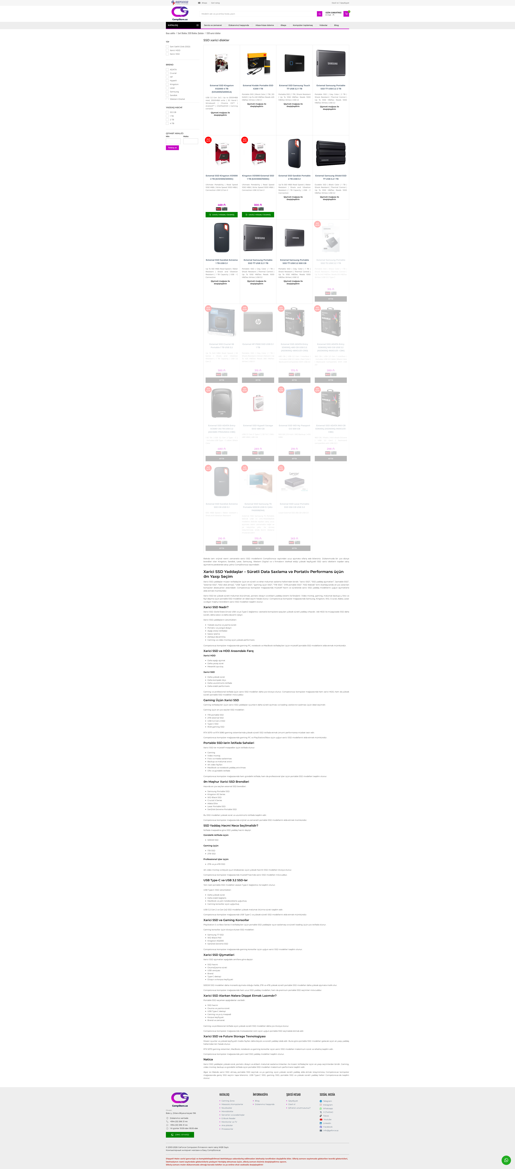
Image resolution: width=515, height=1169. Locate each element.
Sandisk (173, 95)
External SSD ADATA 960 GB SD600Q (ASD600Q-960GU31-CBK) (330, 428)
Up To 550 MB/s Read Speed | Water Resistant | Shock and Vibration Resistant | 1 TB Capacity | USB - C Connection (294, 189)
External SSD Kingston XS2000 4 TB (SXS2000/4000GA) (222, 88)
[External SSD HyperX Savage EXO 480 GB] (258, 403)
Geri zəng (215, 3)
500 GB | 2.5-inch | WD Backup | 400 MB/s (294, 435)
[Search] (319, 14)
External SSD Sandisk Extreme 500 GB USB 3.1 (222, 505)
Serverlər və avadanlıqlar (233, 1115)
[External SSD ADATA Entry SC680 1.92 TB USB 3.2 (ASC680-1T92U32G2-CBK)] (222, 403)
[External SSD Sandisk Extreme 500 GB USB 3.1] (222, 481)
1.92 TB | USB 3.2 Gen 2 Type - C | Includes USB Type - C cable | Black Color (222, 440)
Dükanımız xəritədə (179, 1118)
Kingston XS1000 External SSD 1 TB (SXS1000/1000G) (258, 177)
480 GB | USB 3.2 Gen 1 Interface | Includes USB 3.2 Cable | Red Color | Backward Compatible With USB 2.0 (294, 359)
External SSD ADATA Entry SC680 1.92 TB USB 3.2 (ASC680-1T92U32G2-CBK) (221, 428)
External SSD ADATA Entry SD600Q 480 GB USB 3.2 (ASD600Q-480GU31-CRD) (294, 347)
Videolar (323, 25)
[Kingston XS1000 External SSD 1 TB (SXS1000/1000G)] (258, 153)
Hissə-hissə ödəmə (265, 25)
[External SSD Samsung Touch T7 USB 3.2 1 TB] (294, 63)
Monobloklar (227, 1111)
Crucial (173, 73)
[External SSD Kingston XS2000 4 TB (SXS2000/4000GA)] (222, 63)
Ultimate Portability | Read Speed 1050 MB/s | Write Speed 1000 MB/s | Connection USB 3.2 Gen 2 (222, 187)
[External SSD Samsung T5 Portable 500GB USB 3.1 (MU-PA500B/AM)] (258, 481)
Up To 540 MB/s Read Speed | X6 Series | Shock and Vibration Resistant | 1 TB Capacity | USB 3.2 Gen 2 (222, 357)
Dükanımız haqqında (239, 25)
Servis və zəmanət (213, 25)
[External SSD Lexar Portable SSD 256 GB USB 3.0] (294, 481)
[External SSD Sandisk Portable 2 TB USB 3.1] (294, 153)
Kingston (174, 84)
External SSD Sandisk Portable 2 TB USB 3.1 (294, 177)
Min (168, 136)
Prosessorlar (227, 1129)
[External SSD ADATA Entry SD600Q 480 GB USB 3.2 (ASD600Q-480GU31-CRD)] (294, 322)
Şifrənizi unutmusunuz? (299, 1108)
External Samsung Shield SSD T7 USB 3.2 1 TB (330, 177)
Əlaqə (204, 3)
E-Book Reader (229, 1118)
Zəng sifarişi (182, 1134)
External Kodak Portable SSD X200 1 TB (258, 87)
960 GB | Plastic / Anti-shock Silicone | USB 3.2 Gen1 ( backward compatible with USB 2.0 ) (331, 440)
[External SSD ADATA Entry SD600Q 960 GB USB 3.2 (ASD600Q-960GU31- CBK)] (331, 322)
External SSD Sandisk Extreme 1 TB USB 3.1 (222, 261)
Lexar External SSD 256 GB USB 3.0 (293, 513)
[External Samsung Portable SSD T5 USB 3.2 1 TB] (331, 238)
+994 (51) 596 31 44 (178, 1121)
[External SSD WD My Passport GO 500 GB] (294, 403)
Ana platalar (227, 1125)
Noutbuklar (227, 1108)
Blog (336, 25)
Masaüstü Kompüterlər (232, 1104)
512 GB (173, 112)
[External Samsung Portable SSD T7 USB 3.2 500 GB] (294, 238)
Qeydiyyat (293, 1101)
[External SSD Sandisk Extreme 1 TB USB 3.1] (222, 238)
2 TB (172, 119)
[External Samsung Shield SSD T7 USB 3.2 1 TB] (331, 153)
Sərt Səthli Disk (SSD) (180, 46)
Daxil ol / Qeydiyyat (340, 3)
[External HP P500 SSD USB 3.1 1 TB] (258, 322)
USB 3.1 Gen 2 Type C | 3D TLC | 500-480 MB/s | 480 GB (258, 435)
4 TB (172, 123)
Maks (185, 136)
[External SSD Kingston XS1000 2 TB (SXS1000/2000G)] (222, 153)
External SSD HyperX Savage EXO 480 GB (258, 427)
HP (171, 77)
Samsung (174, 91)
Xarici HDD (175, 50)
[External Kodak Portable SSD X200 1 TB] (258, 63)
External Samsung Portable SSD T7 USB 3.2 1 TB (258, 261)
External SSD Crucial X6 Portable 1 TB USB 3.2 (221, 346)
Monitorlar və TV (229, 1122)
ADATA (173, 69)
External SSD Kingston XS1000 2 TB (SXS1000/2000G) (222, 177)
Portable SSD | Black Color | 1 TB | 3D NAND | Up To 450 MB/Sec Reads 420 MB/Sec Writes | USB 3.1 (258, 97)
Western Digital (177, 99)
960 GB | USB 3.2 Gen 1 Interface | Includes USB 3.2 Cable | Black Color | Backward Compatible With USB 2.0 (331, 360)
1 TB (172, 116)
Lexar (172, 88)
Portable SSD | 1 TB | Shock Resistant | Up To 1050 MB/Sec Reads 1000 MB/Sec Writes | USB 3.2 (294, 97)
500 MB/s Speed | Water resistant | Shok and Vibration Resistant (222, 514)
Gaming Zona (228, 1101)
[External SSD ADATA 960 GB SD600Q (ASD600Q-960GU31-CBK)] (331, 403)
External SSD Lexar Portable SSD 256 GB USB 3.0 (294, 505)
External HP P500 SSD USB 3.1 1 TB (258, 346)
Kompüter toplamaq (303, 25)
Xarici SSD (175, 54)
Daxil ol (291, 1104)
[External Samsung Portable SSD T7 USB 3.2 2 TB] (331, 63)
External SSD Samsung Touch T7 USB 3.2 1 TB (294, 87)
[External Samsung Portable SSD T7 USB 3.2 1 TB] (258, 238)
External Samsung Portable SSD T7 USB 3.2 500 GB (294, 261)
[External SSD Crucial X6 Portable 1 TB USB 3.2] (222, 322)
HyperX (173, 80)
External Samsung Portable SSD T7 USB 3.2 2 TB (331, 87)
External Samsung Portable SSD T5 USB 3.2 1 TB (331, 261)
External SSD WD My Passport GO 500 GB (294, 427)
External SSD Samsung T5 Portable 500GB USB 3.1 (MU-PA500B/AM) (258, 507)
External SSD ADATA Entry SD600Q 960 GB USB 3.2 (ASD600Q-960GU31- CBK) (331, 347)
